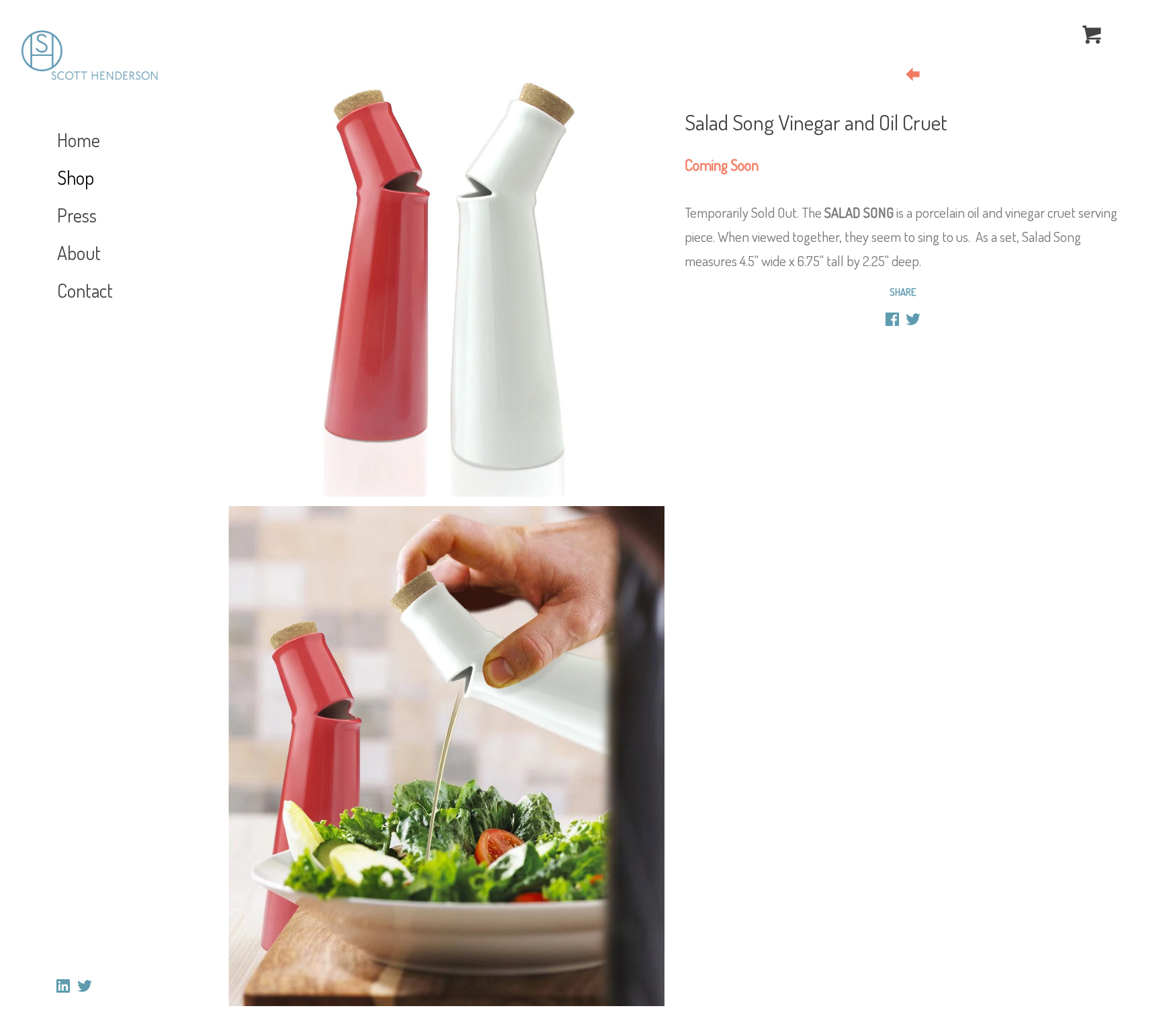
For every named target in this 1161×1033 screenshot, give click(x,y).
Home (78, 140)
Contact (85, 290)
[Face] (892, 321)
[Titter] (913, 321)
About (79, 253)
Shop (75, 177)
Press (77, 215)
